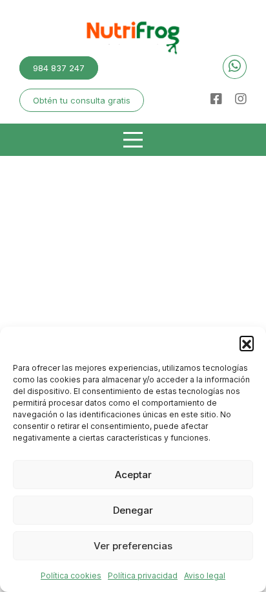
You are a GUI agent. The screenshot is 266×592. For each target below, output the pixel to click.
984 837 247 (59, 68)
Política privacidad (143, 575)
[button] (246, 342)
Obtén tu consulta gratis (81, 100)
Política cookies (71, 575)
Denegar (133, 510)
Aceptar (133, 474)
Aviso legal (204, 575)
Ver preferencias (133, 546)
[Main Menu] (133, 140)
